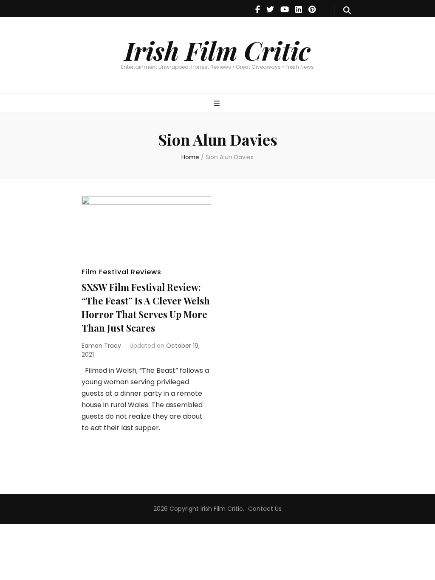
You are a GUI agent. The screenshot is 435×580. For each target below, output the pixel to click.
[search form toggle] (347, 10)
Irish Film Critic (217, 50)
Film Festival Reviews (121, 272)
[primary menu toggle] (218, 104)
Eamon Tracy (101, 345)
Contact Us (265, 508)
